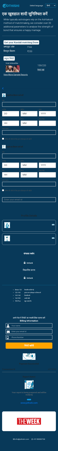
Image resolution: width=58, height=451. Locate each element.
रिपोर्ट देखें (40, 70)
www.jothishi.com (29, 403)
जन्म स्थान (5, 128)
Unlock (30, 263)
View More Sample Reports (16, 75)
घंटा (3, 119)
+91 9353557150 (39, 439)
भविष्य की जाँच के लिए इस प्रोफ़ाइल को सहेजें (18, 139)
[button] (53, 224)
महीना (22, 109)
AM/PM (41, 119)
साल (40, 109)
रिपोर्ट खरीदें (29, 345)
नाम (3, 100)
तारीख (4, 109)
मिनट (22, 119)
